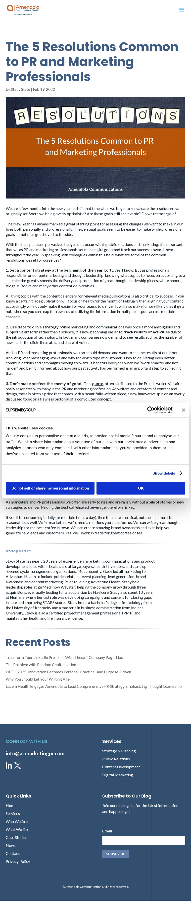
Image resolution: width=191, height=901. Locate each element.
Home (11, 805)
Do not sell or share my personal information (50, 488)
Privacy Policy (18, 861)
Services (13, 813)
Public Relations (116, 758)
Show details (163, 473)
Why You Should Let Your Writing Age (38, 679)
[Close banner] (183, 410)
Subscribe (115, 854)
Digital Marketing (117, 774)
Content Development (121, 766)
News (11, 845)
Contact (13, 853)
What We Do (17, 829)
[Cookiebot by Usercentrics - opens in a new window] (151, 410)
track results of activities (146, 331)
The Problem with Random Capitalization (41, 664)
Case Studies (16, 837)
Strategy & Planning (119, 750)
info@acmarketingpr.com (35, 753)
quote (97, 383)
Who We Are (17, 821)
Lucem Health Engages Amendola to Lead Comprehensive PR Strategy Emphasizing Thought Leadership (94, 686)
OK (141, 488)
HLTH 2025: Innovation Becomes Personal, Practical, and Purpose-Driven (68, 671)
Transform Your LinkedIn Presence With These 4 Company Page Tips (64, 657)
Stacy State (20, 89)
